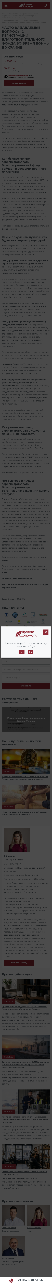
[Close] (45, 632)
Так (21, 652)
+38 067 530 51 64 (29, 1280)
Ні (30, 652)
